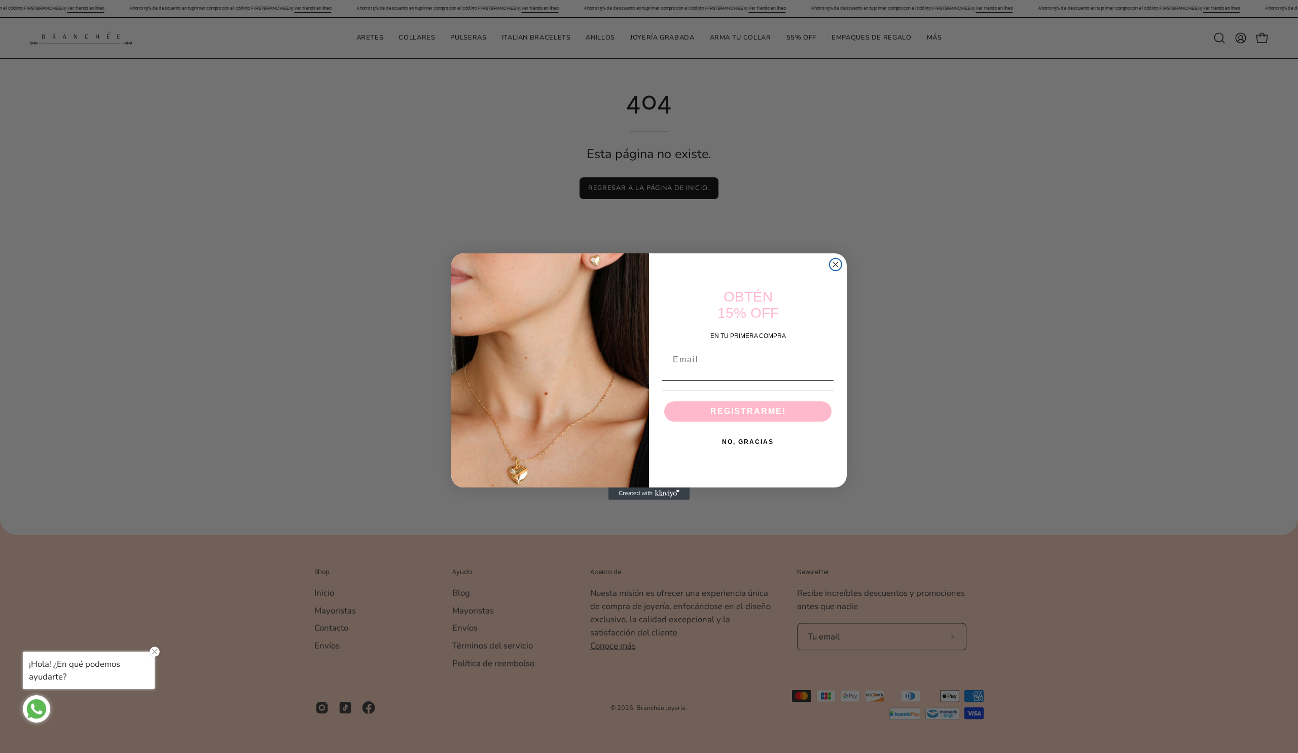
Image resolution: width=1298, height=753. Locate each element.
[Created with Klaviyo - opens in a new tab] (649, 493)
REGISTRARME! (748, 411)
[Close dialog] (836, 264)
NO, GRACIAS (748, 441)
